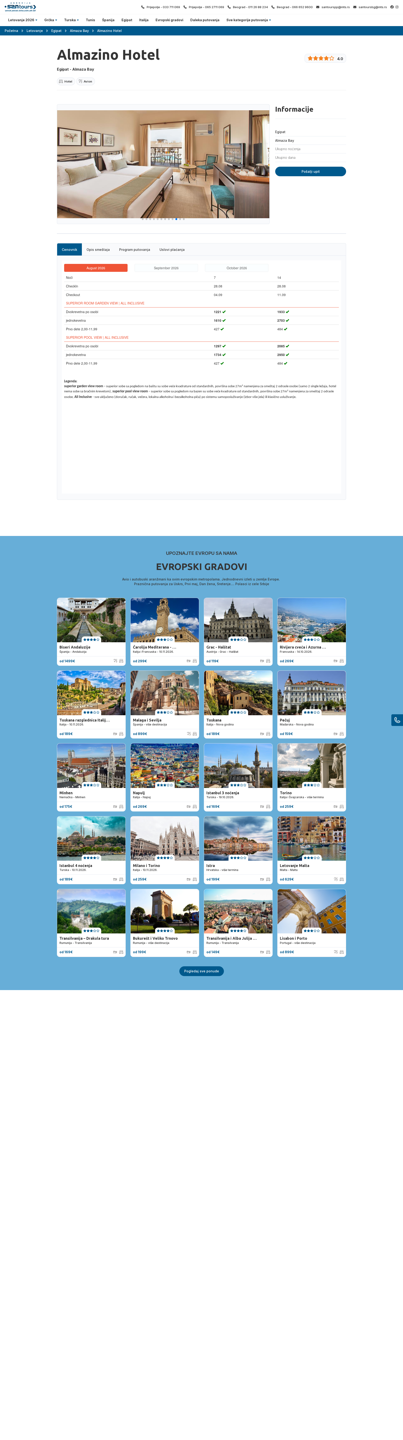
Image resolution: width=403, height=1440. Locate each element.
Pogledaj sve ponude (201, 971)
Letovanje (35, 31)
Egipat (127, 20)
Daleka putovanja (204, 20)
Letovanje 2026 (21, 20)
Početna (11, 31)
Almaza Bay (79, 31)
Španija (108, 20)
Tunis (90, 20)
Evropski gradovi (169, 20)
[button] (143, 219)
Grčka (49, 20)
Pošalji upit (311, 171)
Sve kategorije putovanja (247, 20)
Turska (70, 20)
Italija (144, 20)
